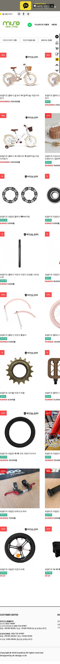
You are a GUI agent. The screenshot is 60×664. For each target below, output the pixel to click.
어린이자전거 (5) (10, 40)
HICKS (54, 25)
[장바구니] (57, 48)
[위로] (57, 64)
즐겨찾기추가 (7, 14)
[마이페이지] (57, 43)
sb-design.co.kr (19, 656)
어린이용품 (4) (29, 40)
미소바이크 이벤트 (42, 24)
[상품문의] (57, 54)
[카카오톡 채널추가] (57, 59)
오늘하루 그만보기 (42, 6)
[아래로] (57, 70)
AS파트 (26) (46, 40)
